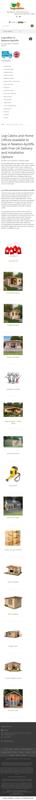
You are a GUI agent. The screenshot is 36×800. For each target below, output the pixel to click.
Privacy (11, 755)
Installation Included (8, 78)
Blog (11, 749)
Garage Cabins (7, 102)
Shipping (21, 752)
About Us (17, 749)
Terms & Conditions (26, 749)
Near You (23, 755)
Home (2, 124)
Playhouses (6, 111)
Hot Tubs (5, 118)
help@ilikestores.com (9, 741)
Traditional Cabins (8, 72)
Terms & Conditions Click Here (19, 776)
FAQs (33, 752)
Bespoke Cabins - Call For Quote (11, 81)
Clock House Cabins (8, 90)
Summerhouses (7, 108)
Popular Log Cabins (8, 75)
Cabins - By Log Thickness (9, 93)
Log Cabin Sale (7, 66)
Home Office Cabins (8, 69)
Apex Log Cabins (7, 96)
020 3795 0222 (22, 12)
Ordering (28, 752)
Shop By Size (6, 87)
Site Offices (6, 114)
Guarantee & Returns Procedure (9, 752)
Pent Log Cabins (7, 99)
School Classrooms (8, 84)
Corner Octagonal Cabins (9, 105)
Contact (17, 755)
